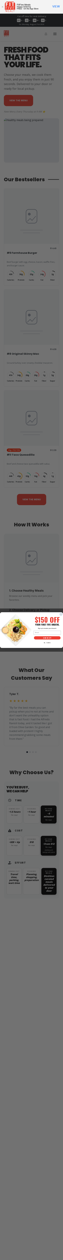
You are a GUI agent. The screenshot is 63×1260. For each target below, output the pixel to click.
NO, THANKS (47, 642)
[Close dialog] (61, 614)
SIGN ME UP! (47, 638)
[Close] (2, 7)
